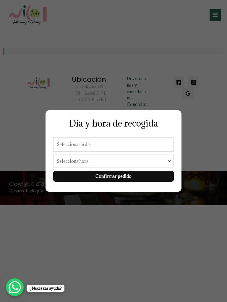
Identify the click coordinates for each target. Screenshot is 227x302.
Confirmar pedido (113, 176)
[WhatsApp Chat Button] (15, 287)
